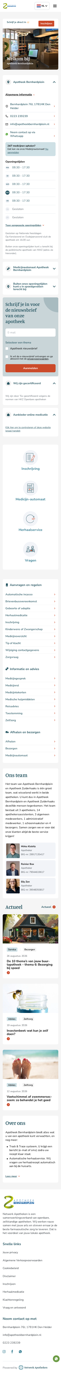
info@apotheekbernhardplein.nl (29, 124)
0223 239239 (19, 116)
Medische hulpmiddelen (20, 699)
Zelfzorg (10, 720)
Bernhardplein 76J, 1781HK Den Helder (30, 106)
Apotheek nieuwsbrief (23, 348)
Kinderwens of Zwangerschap (24, 629)
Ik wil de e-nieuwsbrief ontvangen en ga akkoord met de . (31, 357)
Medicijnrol (12, 685)
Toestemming (14, 713)
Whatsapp (16, 136)
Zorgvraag (11, 657)
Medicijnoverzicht (16, 636)
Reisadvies (12, 706)
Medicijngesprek (15, 678)
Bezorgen (11, 748)
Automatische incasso (19, 594)
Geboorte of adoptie (17, 608)
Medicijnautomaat (16, 755)
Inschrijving (12, 622)
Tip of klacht (13, 643)
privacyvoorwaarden (37, 358)
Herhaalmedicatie (16, 615)
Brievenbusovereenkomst (21, 601)
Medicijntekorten (15, 692)
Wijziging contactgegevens (22, 650)
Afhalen (10, 741)
